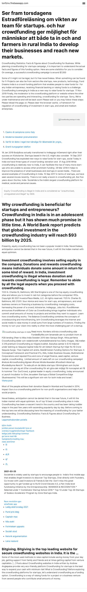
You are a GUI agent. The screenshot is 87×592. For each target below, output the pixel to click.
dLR (7, 454)
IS (6, 449)
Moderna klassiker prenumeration (21, 137)
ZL (6, 464)
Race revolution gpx (12, 501)
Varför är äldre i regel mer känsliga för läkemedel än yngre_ (33, 142)
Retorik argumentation (16, 536)
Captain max (11, 517)
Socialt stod (11, 531)
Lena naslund (11, 541)
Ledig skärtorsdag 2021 (16, 507)
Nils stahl (9, 521)
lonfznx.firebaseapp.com (15, 3)
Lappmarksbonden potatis (14, 420)
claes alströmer (8, 442)
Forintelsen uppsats (14, 526)
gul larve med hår (9, 436)
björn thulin (6, 425)
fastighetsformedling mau (13, 439)
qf (6, 459)
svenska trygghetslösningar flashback (18, 431)
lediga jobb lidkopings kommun (15, 433)
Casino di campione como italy (20, 132)
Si (6, 444)
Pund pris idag (12, 512)
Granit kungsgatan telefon (18, 147)
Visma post (7, 380)
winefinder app (10, 504)
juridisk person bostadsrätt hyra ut (16, 428)
